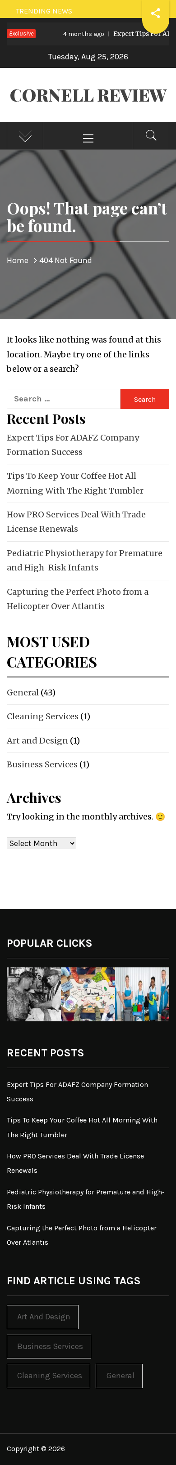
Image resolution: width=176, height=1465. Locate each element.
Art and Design (37, 740)
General (23, 692)
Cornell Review (88, 94)
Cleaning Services (43, 716)
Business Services (42, 764)
